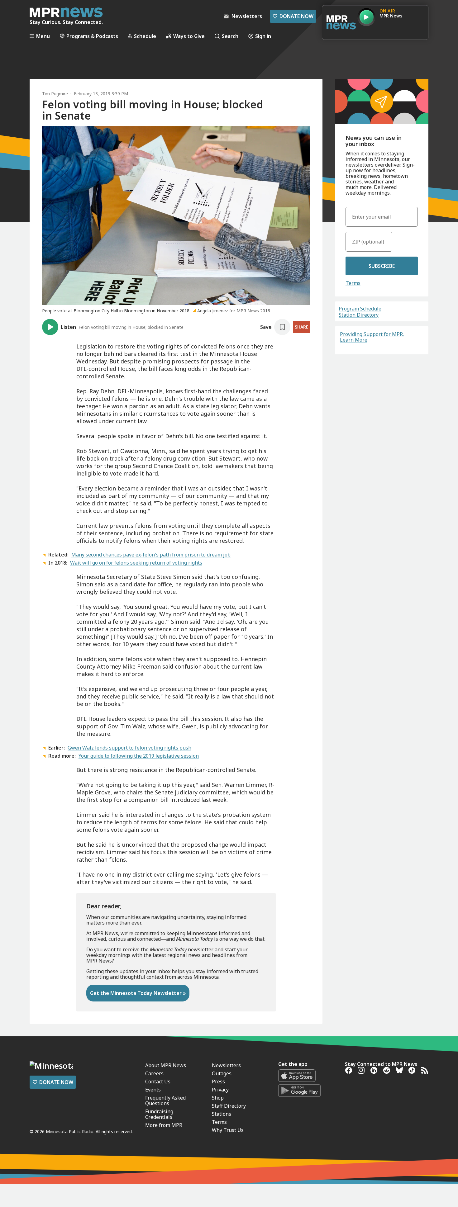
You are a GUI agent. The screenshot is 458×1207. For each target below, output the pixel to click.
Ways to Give (189, 36)
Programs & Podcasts (92, 36)
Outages (221, 1073)
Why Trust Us (228, 1130)
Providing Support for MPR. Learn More (372, 337)
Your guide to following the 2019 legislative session (139, 755)
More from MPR (163, 1125)
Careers (154, 1073)
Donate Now (293, 16)
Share (301, 327)
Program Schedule (360, 308)
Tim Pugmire (55, 94)
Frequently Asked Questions (165, 1100)
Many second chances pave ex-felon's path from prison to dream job (151, 554)
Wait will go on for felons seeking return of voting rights (136, 562)
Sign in (263, 36)
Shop (218, 1097)
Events (153, 1089)
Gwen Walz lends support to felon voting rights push (129, 747)
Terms (353, 283)
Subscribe (382, 266)
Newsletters (226, 1065)
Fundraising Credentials (159, 1114)
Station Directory (359, 315)
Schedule (145, 36)
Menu (43, 36)
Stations (221, 1113)
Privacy (220, 1089)
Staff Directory (229, 1105)
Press (218, 1081)
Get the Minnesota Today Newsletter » (138, 993)
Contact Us (157, 1081)
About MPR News (165, 1065)
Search (230, 36)
